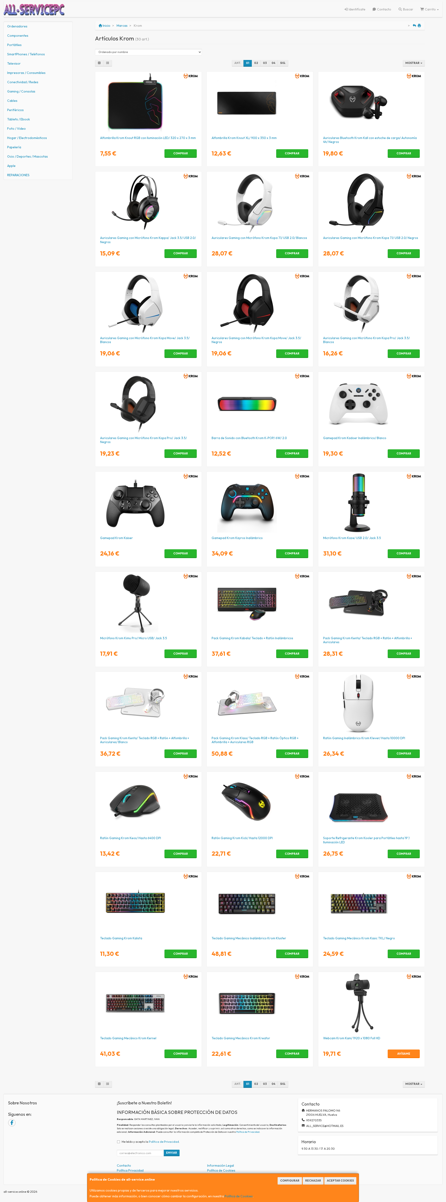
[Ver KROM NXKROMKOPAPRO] (148, 403)
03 (265, 63)
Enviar (171, 1152)
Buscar (407, 9)
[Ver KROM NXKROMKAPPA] (148, 202)
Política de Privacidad (247, 1131)
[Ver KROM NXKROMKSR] (148, 503)
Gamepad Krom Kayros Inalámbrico (237, 538)
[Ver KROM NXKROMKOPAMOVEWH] (148, 303)
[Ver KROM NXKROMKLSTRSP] (260, 903)
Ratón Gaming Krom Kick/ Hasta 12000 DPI (242, 838)
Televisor (14, 63)
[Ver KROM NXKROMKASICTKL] (371, 903)
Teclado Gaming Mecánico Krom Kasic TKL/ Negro (359, 938)
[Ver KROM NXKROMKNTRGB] (148, 102)
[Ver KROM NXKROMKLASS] (260, 703)
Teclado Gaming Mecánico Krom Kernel (128, 1038)
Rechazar (313, 1180)
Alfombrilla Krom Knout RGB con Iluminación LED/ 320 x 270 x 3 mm (148, 138)
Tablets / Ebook (18, 119)
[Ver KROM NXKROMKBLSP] (260, 603)
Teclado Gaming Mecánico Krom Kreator (241, 1038)
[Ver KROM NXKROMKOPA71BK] (371, 202)
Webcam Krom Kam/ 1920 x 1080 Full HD (351, 1038)
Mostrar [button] (412, 63)
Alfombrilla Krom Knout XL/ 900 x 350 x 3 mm (244, 138)
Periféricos (15, 110)
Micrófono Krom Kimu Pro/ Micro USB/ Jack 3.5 (133, 638)
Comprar (180, 153)
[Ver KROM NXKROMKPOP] (260, 403)
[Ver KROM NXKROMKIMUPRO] (148, 603)
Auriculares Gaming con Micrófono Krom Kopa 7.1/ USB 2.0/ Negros (370, 238)
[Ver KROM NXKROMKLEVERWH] (371, 703)
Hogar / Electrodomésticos (27, 138)
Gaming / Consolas (21, 91)
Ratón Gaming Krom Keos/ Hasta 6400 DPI (130, 838)
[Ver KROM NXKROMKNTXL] (260, 102)
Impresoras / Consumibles (26, 73)
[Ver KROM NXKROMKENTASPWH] (148, 703)
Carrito (430, 9)
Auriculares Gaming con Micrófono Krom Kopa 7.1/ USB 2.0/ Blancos (259, 238)
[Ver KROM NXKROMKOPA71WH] (260, 202)
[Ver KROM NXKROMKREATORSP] (260, 1003)
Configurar (289, 1180)
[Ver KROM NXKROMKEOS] (148, 803)
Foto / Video (16, 128)
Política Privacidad (130, 1170)
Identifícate (356, 9)
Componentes (17, 35)
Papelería (14, 147)
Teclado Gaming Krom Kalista (121, 938)
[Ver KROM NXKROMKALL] (371, 102)
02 (256, 63)
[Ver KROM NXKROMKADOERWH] (371, 403)
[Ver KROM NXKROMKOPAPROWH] (371, 303)
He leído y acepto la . (151, 1141)
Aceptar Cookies (340, 1180)
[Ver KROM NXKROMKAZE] (371, 503)
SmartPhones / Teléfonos (26, 54)
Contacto (383, 9)
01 (247, 63)
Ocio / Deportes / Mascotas (27, 156)
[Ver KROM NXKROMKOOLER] (371, 803)
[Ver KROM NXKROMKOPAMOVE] (260, 303)
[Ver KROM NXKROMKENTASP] (371, 603)
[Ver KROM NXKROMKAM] (371, 1003)
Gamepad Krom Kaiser (116, 538)
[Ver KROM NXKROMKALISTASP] (148, 903)
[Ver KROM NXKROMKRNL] (148, 1003)
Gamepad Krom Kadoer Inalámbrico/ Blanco (354, 438)
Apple (11, 166)
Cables (12, 101)
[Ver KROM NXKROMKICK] (260, 803)
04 (273, 63)
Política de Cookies (239, 1196)
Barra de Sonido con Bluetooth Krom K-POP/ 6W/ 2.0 (249, 438)
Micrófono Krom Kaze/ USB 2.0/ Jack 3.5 (352, 538)
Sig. (283, 63)
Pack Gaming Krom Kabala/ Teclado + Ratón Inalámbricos (252, 638)
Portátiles (14, 45)
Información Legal (220, 1165)
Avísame (403, 1053)
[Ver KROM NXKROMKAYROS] (260, 503)
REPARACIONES (18, 175)
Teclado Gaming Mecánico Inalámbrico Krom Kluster (249, 938)
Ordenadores (17, 26)
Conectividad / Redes (22, 82)
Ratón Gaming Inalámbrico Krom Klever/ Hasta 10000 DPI (364, 738)
